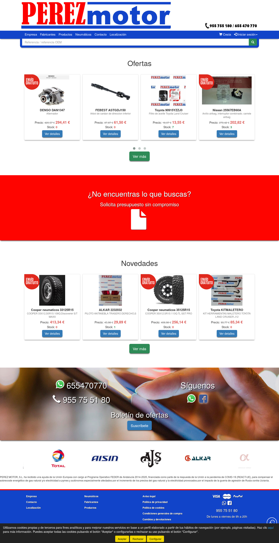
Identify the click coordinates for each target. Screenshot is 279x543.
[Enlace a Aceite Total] (47, 458)
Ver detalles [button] (52, 134)
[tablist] (139, 112)
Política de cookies (153, 507)
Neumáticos (83, 34)
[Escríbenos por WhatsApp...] (192, 399)
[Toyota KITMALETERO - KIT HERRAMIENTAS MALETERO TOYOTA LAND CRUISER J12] (227, 290)
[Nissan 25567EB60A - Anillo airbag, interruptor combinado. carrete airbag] (227, 90)
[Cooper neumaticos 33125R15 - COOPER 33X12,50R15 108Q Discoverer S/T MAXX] (52, 290)
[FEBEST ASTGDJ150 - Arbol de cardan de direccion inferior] (110, 90)
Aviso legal (149, 496)
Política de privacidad (155, 502)
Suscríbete (139, 425)
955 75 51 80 (85, 399)
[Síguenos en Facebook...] (203, 399)
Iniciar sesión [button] (246, 34)
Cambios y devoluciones (157, 519)
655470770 (85, 385)
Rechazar (138, 539)
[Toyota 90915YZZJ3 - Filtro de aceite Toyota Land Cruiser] (168, 90)
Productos (65, 34)
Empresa (31, 34)
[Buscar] (253, 42)
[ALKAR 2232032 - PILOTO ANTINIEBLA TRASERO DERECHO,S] (110, 290)
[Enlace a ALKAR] (186, 458)
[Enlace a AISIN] (93, 458)
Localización (118, 34)
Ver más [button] (139, 156)
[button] (134, 148)
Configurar (155, 539)
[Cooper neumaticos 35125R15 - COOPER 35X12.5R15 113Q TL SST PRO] (168, 290)
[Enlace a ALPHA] (233, 458)
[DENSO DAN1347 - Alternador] (52, 90)
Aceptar (122, 539)
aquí (271, 527)
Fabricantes (48, 34)
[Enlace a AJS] (140, 458)
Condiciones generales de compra (162, 513)
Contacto (101, 34)
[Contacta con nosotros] (272, 522)
